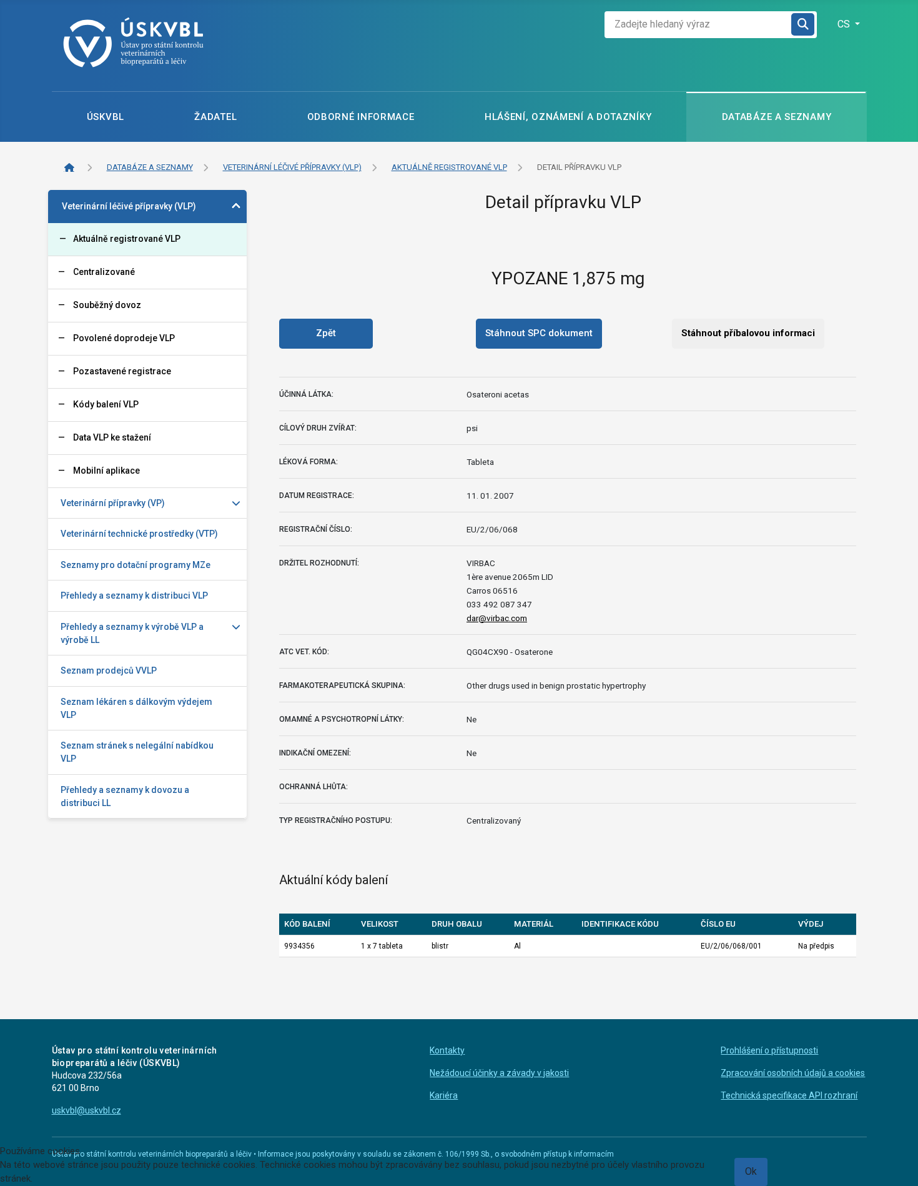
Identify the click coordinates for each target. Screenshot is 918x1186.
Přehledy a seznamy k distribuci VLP (134, 595)
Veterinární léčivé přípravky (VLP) (129, 206)
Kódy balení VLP (106, 404)
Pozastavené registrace (122, 371)
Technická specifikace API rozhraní (789, 1095)
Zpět (326, 333)
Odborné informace (361, 116)
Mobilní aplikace (106, 471)
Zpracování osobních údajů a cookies (793, 1073)
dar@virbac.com (496, 618)
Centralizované (104, 272)
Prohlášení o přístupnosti (769, 1050)
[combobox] (698, 24)
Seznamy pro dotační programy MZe (135, 565)
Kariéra (444, 1095)
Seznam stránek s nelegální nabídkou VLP (137, 752)
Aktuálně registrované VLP (126, 239)
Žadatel (215, 116)
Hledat (803, 24)
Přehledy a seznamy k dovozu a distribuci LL (125, 796)
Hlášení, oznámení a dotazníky (568, 116)
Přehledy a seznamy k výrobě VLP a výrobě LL (132, 633)
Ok (751, 1171)
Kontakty (447, 1050)
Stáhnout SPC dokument (539, 333)
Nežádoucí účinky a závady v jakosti (499, 1073)
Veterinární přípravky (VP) (113, 503)
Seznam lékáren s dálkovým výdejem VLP (136, 708)
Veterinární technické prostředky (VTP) (139, 534)
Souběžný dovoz (107, 305)
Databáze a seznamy (777, 116)
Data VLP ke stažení (112, 437)
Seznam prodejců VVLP (109, 670)
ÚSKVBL (105, 116)
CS (844, 24)
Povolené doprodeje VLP (124, 338)
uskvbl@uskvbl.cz (86, 1110)
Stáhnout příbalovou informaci (748, 333)
